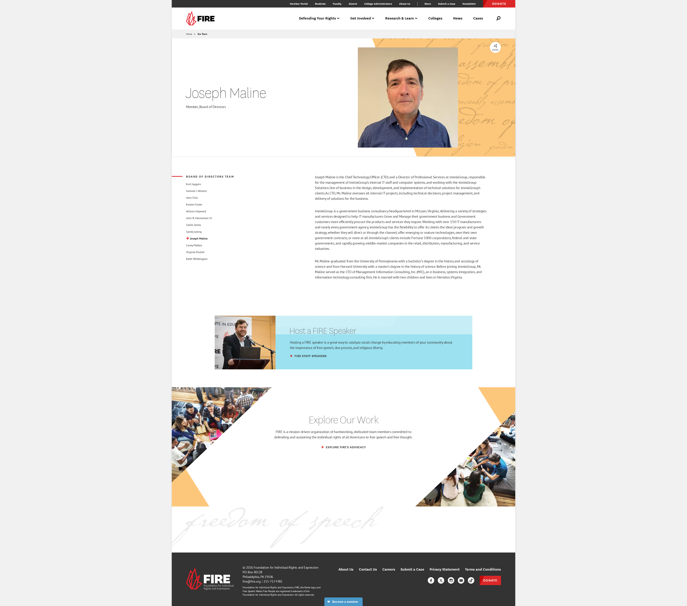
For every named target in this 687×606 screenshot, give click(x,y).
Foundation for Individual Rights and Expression (286, 567)
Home (189, 34)
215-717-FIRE (273, 581)
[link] (201, 18)
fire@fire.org (252, 581)
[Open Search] (498, 18)
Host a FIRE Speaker (322, 331)
